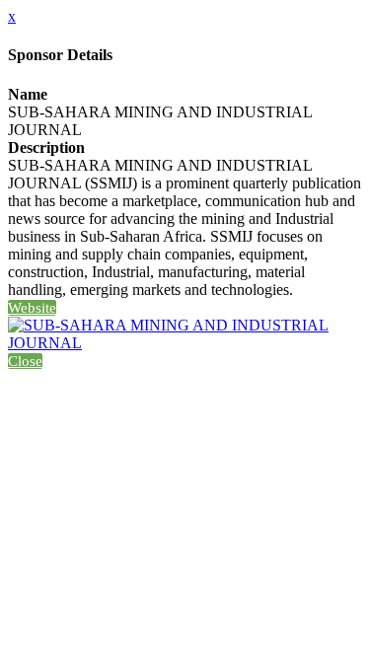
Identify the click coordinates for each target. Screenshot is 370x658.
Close (25, 361)
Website (32, 308)
